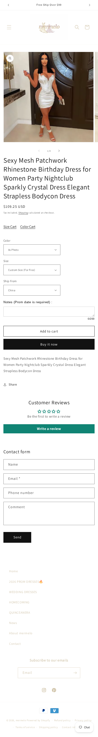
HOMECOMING (19, 602)
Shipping (23, 212)
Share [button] (13, 384)
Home (13, 571)
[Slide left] (39, 151)
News (13, 623)
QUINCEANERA (19, 612)
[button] (9, 27)
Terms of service (25, 727)
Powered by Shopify (38, 720)
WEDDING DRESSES (23, 592)
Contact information (74, 727)
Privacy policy (83, 720)
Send (17, 537)
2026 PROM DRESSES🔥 (26, 582)
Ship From (10, 281)
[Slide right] (59, 151)
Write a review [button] (49, 428)
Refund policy (62, 720)
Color (6, 241)
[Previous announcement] (8, 5)
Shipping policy (48, 727)
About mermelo (21, 633)
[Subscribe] (75, 672)
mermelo (21, 720)
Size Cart (9, 226)
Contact (15, 644)
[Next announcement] (90, 5)
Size (6, 261)
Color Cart (27, 226)
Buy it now (49, 344)
